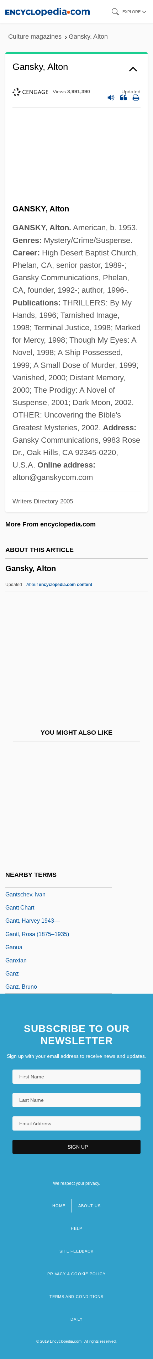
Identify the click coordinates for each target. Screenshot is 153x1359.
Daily (76, 1319)
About (59, 584)
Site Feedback (76, 1251)
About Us (89, 1206)
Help (76, 1228)
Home (58, 1206)
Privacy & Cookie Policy (76, 1274)
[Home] (47, 11)
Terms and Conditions (76, 1296)
